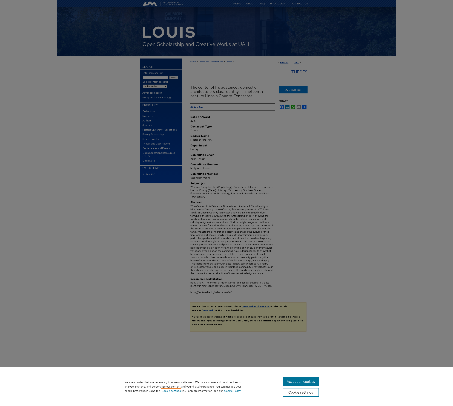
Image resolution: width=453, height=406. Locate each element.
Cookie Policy (232, 391)
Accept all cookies (301, 381)
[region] (226, 386)
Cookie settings (171, 391)
